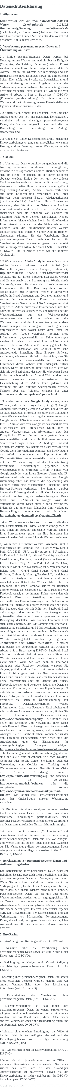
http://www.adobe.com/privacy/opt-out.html (29, 394)
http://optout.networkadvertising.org (25, 776)
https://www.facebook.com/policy (22, 719)
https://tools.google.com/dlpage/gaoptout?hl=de (30, 515)
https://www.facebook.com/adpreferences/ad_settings (34, 749)
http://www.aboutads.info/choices (25, 783)
